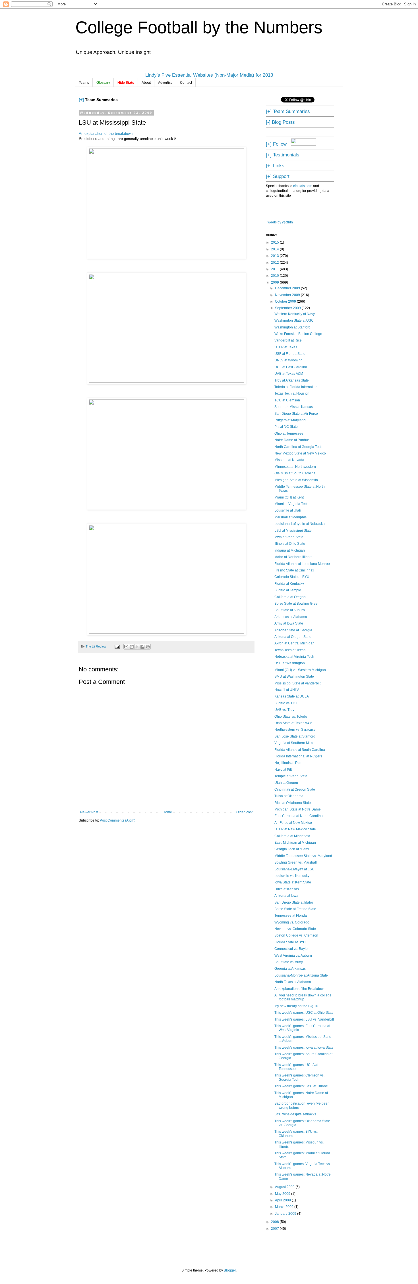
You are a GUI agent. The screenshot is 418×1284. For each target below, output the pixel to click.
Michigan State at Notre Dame (297, 809)
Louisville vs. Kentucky (291, 876)
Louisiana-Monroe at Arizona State (301, 975)
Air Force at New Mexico (293, 823)
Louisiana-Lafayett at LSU (294, 869)
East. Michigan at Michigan (295, 843)
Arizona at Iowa (286, 896)
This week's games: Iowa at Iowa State (304, 1048)
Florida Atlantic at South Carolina (299, 750)
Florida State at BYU (290, 942)
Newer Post (89, 812)
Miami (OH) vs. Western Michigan (300, 670)
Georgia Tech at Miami (291, 849)
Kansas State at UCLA (291, 696)
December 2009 (288, 288)
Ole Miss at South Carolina (295, 473)
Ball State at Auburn (289, 610)
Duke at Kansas (286, 889)
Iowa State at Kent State (292, 882)
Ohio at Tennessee (288, 433)
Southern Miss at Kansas (293, 407)
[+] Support (277, 176)
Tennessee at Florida (290, 916)
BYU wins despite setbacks (295, 1114)
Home (167, 812)
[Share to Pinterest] (148, 647)
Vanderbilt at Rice (288, 340)
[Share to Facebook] (142, 647)
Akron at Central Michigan (294, 643)
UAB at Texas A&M (288, 374)
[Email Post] (117, 646)
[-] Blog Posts (280, 122)
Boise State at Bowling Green (297, 604)
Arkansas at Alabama (290, 617)
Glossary (103, 83)
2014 (275, 249)
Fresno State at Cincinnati (294, 570)
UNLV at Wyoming (288, 360)
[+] (81, 99)
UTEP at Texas (285, 347)
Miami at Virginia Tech (291, 504)
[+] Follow (276, 144)
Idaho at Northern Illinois (293, 557)
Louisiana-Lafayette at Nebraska (299, 524)
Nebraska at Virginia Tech (294, 657)
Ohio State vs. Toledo (290, 717)
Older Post (244, 812)
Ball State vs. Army (288, 962)
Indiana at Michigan (289, 550)
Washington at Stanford (292, 327)
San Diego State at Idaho (293, 902)
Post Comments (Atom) (117, 820)
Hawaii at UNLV (286, 690)
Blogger (230, 1270)
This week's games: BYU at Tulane (301, 1086)
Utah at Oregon (286, 783)
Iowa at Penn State (288, 537)
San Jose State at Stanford (294, 736)
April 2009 (283, 1200)
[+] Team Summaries (288, 111)
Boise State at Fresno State (295, 909)
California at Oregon (290, 597)
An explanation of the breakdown (106, 133)
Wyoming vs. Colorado (291, 922)
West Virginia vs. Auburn (293, 956)
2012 (275, 263)
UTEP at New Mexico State (295, 829)
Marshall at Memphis (290, 517)
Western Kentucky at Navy (294, 314)
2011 (275, 269)
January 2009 (286, 1214)
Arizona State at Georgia (293, 630)
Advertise (165, 83)
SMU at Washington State (294, 676)
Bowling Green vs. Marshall (295, 862)
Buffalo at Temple (287, 590)
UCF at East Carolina (290, 367)
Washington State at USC (294, 320)
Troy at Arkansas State (291, 380)
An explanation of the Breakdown (300, 989)
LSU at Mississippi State (293, 531)
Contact (186, 83)
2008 (275, 1222)
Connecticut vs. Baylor (291, 949)
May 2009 (283, 1194)
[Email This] (126, 647)
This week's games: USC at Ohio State (304, 1013)
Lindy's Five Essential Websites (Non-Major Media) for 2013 (209, 75)
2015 (275, 242)
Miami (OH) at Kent (289, 497)
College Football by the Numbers (198, 27)
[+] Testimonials (282, 155)
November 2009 (288, 295)
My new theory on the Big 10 (296, 1006)
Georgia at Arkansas (290, 969)
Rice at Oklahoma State (292, 803)
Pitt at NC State (286, 427)
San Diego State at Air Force (296, 414)
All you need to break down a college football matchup (303, 997)
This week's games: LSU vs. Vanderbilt (304, 1019)
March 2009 (284, 1207)
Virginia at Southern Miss (293, 743)
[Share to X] (137, 647)
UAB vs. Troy (284, 710)
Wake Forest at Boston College (298, 334)
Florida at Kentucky (289, 584)
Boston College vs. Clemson (296, 935)
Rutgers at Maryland (290, 420)
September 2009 (288, 308)
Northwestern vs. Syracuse (295, 730)
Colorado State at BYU (291, 577)
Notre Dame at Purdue (291, 440)
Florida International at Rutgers (298, 756)
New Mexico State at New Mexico (300, 453)
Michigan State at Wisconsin (296, 480)
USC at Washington (289, 663)
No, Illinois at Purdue (290, 763)
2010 (275, 276)
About (146, 83)
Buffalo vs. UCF (286, 703)
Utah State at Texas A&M (293, 723)
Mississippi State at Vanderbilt (297, 683)
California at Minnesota (292, 836)
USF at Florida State (289, 354)
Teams (84, 83)
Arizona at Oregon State (292, 637)
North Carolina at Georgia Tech (298, 447)
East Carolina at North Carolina (298, 816)
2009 (275, 282)
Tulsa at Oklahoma (288, 796)
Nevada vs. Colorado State (295, 929)
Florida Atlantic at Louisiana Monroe (302, 564)
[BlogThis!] (131, 647)
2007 (275, 1229)
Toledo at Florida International (297, 387)
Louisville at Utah (287, 510)
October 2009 (286, 301)
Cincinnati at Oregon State (294, 789)
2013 (275, 256)
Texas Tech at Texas (289, 650)
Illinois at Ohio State (289, 544)
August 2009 (285, 1187)
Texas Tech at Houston (291, 393)
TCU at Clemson (287, 400)
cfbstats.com (302, 186)
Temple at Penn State (290, 776)
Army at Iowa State (288, 623)
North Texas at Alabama (292, 982)
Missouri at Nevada (289, 460)
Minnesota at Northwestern (295, 467)
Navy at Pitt (283, 770)
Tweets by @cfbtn (279, 222)
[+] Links (275, 165)
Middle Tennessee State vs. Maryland (303, 856)
